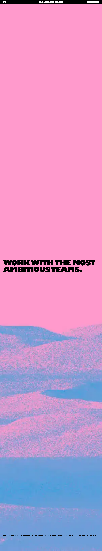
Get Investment (93, 1)
